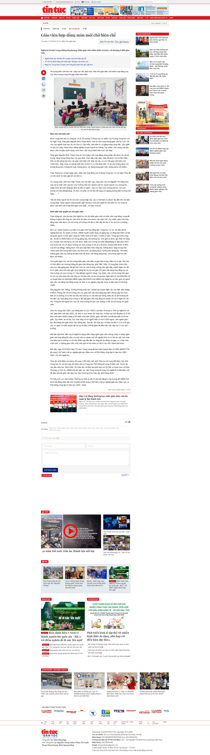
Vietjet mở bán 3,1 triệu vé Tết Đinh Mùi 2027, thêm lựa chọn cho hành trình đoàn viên (120, 694)
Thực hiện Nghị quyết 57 (159, 18)
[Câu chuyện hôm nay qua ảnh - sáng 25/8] (116, 522)
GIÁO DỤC (92, 18)
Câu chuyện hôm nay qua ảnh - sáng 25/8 (116, 533)
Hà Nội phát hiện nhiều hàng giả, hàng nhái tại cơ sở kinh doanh (152, 693)
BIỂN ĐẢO (140, 18)
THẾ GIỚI (54, 18)
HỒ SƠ (108, 18)
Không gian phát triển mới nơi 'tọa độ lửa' (61, 650)
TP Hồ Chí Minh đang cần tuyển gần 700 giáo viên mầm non (66, 62)
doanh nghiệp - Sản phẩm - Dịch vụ (54, 670)
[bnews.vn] (98, 713)
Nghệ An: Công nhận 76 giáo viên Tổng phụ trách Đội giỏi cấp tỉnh (69, 65)
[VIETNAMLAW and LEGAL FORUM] (63, 712)
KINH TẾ (61, 18)
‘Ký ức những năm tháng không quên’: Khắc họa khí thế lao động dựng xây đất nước (74, 584)
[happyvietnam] (73, 711)
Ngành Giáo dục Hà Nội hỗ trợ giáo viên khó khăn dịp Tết (65, 59)
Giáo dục (46, 28)
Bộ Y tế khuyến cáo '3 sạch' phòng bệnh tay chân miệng (108, 656)
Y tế (146, 18)
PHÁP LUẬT (76, 18)
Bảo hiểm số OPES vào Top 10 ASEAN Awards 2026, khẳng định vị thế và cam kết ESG (87, 694)
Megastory (113, 581)
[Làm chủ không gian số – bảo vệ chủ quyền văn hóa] (116, 542)
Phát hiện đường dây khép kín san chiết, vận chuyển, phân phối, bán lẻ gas (54, 694)
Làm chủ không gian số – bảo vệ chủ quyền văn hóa (116, 553)
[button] (127, 574)
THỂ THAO (100, 18)
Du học (64, 29)
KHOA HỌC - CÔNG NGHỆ (127, 18)
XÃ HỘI (68, 18)
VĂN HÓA (84, 18)
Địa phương (155, 722)
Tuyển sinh (55, 29)
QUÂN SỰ (114, 18)
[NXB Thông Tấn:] (86, 713)
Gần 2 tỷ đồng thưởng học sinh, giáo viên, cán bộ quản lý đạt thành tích (103, 397)
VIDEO (171, 18)
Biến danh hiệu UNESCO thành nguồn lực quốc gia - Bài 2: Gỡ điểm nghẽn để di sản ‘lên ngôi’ (118, 585)
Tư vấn (85, 29)
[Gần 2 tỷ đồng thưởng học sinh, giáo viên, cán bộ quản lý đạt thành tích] (63, 403)
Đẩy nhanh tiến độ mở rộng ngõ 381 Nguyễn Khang (51, 583)
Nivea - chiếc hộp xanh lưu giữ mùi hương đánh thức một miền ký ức (96, 583)
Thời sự (47, 18)
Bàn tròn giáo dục (74, 29)
